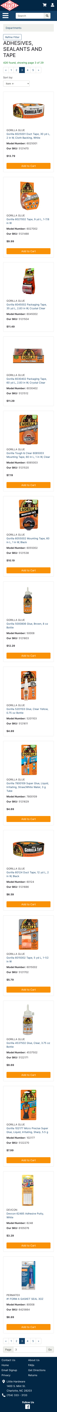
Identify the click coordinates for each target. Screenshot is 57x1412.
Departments (13, 27)
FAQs (31, 1365)
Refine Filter (12, 37)
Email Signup (9, 1370)
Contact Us (8, 1360)
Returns (32, 1375)
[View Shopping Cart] (44, 5)
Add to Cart (28, 165)
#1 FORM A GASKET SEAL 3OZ (24, 1298)
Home (5, 1365)
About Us (33, 1360)
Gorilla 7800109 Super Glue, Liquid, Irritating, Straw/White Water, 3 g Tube (27, 787)
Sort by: (8, 77)
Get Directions (36, 1370)
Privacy (6, 1375)
